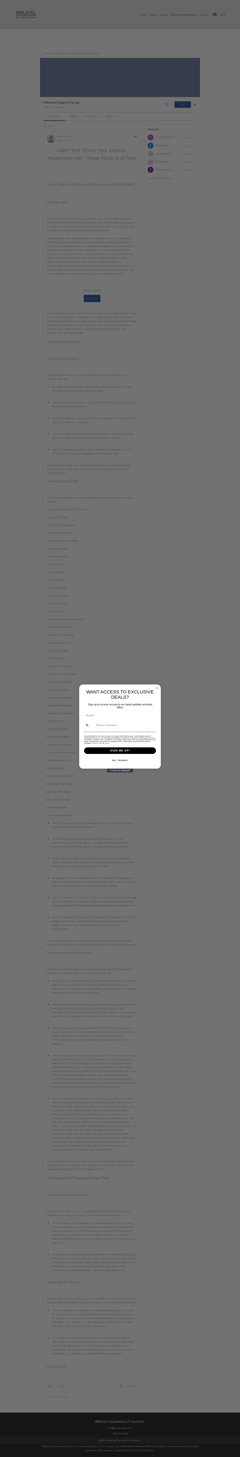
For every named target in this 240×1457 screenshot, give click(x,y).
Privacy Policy (97, 743)
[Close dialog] (157, 688)
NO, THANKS (120, 760)
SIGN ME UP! (120, 750)
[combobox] (89, 725)
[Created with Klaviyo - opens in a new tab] (120, 771)
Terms (107, 743)
